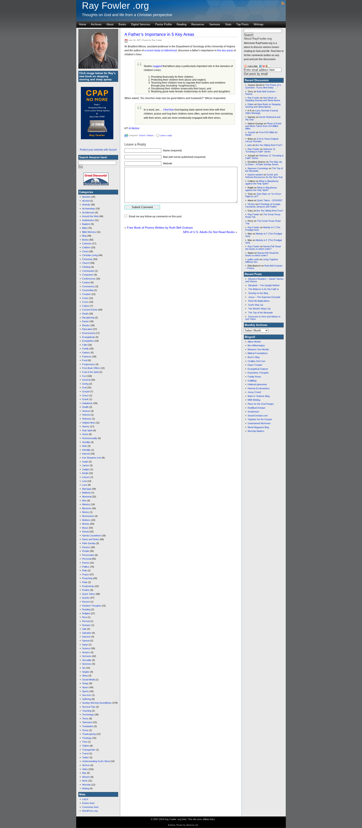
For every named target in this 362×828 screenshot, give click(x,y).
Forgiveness (88, 364)
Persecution (88, 555)
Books (122, 24)
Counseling (87, 290)
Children (86, 247)
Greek (85, 399)
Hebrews (86, 418)
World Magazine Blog (258, 427)
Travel (85, 753)
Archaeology (88, 208)
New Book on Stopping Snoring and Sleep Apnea (262, 99)
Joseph (251, 132)
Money (85, 512)
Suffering (86, 699)
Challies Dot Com (256, 361)
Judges (86, 469)
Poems (85, 562)
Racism (86, 601)
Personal (86, 559)
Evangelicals (88, 337)
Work (85, 780)
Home (82, 24)
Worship (86, 784)
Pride (84, 582)
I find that (168, 109)
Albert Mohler (254, 341)
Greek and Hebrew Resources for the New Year (264, 175)
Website (167, 163)
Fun (84, 376)
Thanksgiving (89, 734)
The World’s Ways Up (259, 308)
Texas (85, 730)
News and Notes (90, 539)
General (86, 380)
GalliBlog (252, 380)
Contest (86, 282)
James (85, 465)
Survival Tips (88, 707)
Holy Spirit (87, 430)
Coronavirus (88, 286)
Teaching (86, 711)
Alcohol (85, 201)
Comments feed (90, 807)
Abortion (86, 197)
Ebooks (86, 325)
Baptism (86, 224)
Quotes (86, 597)
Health (85, 407)
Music (85, 528)
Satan (85, 644)
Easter (85, 321)
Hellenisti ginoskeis (257, 384)
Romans (86, 625)
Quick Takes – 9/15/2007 (269, 200)
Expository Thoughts (258, 372)
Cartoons (87, 243)
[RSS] (283, 3)
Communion (88, 271)
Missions (86, 508)
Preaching (87, 578)
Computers (87, 274)
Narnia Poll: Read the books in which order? (263, 247)
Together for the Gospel (260, 419)
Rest (84, 617)
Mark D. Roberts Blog (259, 396)
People (85, 551)
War (84, 773)
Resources (197, 24)
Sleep (85, 675)
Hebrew (86, 414)
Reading (181, 24)
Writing (85, 788)
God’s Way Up (255, 305)
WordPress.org (90, 811)
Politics (85, 566)
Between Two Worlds (258, 349)
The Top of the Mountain (260, 312)
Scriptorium (253, 411)
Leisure (86, 477)
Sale (84, 629)
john (250, 145)
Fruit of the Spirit (90, 372)
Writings (259, 24)
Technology (88, 714)
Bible (84, 228)
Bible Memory (89, 232)
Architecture (88, 212)
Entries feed (88, 803)
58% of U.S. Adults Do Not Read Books (209, 232)
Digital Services (140, 24)
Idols (84, 446)
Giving (85, 383)
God (84, 387)
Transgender (88, 749)
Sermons (214, 24)
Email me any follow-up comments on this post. (155, 216)
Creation (86, 294)
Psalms (86, 590)
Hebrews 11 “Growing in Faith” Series (260, 150)
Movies (85, 524)
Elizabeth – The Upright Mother (264, 285)
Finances (87, 356)
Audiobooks (88, 220)
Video (85, 769)
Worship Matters (256, 431)
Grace (85, 395)
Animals (86, 204)
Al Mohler (134, 128)
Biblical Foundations (258, 353)
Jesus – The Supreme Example (264, 297)
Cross (85, 302)
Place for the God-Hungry (261, 404)
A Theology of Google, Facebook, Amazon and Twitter (263, 205)
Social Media (88, 679)
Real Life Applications (259, 301)
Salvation (86, 633)
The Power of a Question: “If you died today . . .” (263, 86)
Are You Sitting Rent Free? (268, 145)
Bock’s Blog (254, 357)
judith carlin (253, 259)
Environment (88, 333)
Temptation (87, 726)
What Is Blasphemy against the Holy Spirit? (262, 182)
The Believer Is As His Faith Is (263, 289)
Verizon (86, 765)
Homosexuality (89, 438)
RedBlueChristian (256, 408)
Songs (85, 683)
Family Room (254, 376)
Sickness (87, 664)
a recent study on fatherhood (160, 50)
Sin (83, 668)
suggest (157, 66)
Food (84, 360)
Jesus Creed (254, 392)
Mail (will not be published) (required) (184, 157)
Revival (86, 621)
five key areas (225, 50)
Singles (85, 672)
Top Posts (242, 24)
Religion (86, 613)
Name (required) (172, 150)
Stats (228, 24)
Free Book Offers (91, 368)
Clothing (86, 267)
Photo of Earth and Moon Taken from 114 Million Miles (263, 126)
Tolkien (85, 745)
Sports (85, 691)
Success (86, 695)
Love (84, 485)
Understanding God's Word (96, 761)
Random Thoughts (91, 605)
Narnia (85, 531)
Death (85, 313)
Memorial (86, 496)
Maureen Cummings (258, 168)
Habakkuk (87, 403)
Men (84, 500)
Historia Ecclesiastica (258, 388)
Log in (85, 799)
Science (86, 648)
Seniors (86, 652)
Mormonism (88, 516)
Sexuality (86, 660)
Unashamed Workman (259, 423)
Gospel (85, 391)
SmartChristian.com (258, 415)
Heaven (86, 411)
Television (87, 722)
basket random (255, 174)
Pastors (86, 547)
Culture (85, 306)
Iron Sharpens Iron (91, 457)
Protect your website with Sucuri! (98, 149)
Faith (84, 345)
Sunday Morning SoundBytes (97, 703)
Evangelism (88, 341)
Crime (85, 298)
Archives (96, 24)
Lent (84, 481)
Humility (86, 442)
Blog (84, 235)
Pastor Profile (163, 24)
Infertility (86, 450)
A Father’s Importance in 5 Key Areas (159, 34)
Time (84, 741)
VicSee (251, 204)
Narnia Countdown (91, 535)
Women (86, 777)
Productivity (88, 586)
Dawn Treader (255, 365)
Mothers (86, 520)
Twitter (85, 757)
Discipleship (88, 317)
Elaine (251, 104)
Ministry (86, 504)
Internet (86, 453)
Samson (86, 636)
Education (87, 329)
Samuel (86, 640)
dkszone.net (192, 825)
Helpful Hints (88, 422)
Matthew (86, 492)
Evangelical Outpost (258, 369)
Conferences (88, 278)
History (85, 426)
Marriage (86, 489)
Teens (85, 718)
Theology (87, 738)
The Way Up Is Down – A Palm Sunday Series (263, 163)
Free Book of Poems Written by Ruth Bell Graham (160, 227)
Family (85, 348)
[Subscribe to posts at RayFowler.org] (257, 67)
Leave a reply (166, 135)
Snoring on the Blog (258, 293)
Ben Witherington (256, 345)
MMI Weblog (254, 400)
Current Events (90, 309)
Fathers (86, 352)
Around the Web (90, 216)
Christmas (87, 259)
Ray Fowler (253, 98)
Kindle (85, 473)
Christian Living (90, 255)
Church (86, 263)
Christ (85, 251)
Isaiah (85, 461)
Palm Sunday (89, 543)
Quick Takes (88, 594)
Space (85, 687)
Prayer (85, 574)
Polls (84, 570)
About (110, 24)
